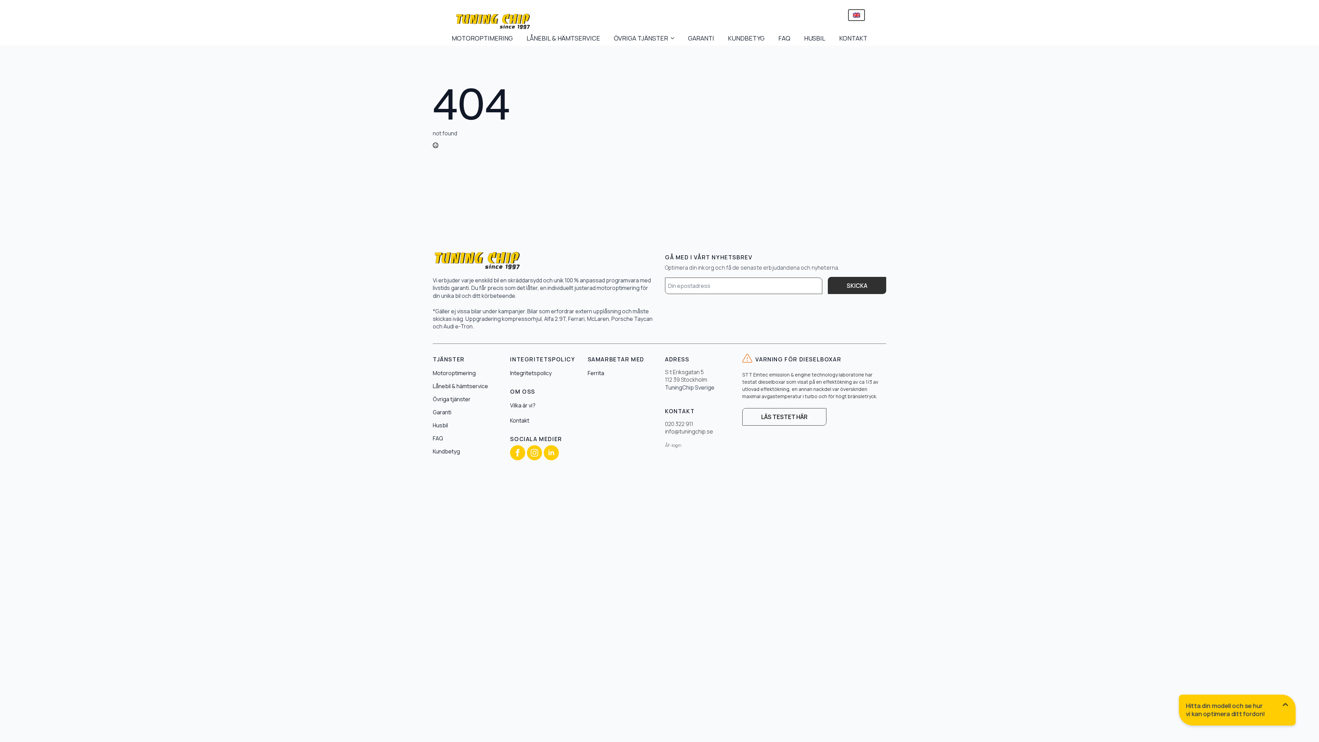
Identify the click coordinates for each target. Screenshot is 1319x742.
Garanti (442, 412)
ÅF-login (673, 445)
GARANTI (701, 38)
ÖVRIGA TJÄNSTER (641, 38)
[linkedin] (551, 452)
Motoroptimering (454, 373)
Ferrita (596, 373)
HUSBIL (814, 38)
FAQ (784, 38)
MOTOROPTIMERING (482, 38)
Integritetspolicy (531, 373)
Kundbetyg (446, 451)
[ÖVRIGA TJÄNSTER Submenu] (674, 38)
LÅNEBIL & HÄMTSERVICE (563, 38)
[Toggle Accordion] (1237, 711)
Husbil (440, 425)
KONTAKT (853, 38)
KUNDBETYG (746, 38)
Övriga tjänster (452, 399)
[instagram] (534, 452)
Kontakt (519, 420)
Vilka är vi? (523, 405)
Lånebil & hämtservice (460, 386)
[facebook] (517, 452)
